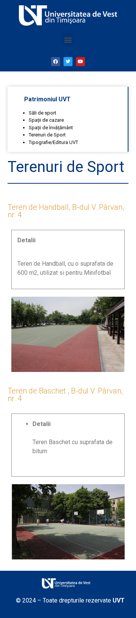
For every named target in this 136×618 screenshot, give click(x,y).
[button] (68, 39)
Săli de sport (42, 113)
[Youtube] (80, 61)
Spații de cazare (46, 120)
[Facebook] (55, 61)
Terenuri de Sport (47, 135)
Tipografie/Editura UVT (53, 142)
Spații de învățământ (51, 127)
